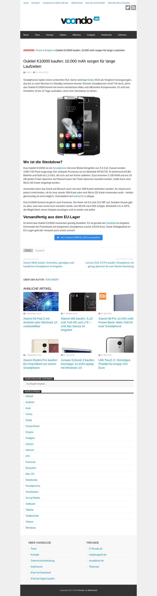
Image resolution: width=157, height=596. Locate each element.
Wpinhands (92, 590)
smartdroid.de (96, 560)
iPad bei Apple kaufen (119, 3)
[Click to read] (41, 301)
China (40, 42)
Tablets (62, 35)
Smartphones (33, 486)
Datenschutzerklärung (55, 3)
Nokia (90, 80)
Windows (31, 527)
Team (25, 3)
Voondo (81, 590)
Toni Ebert (52, 279)
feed (133, 7)
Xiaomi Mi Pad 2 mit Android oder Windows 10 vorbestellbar (40, 322)
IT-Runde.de (95, 548)
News (26, 35)
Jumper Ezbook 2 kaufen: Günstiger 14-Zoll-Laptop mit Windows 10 (78, 363)
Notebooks (106, 35)
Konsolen (31, 468)
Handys (49, 35)
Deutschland (32, 426)
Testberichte (32, 515)
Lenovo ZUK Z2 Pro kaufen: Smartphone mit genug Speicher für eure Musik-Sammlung (110, 264)
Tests (37, 35)
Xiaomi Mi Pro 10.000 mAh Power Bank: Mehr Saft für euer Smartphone (116, 322)
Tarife (51, 42)
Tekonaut (94, 566)
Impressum (76, 3)
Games (29, 444)
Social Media (33, 498)
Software (122, 35)
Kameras (30, 462)
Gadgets (91, 35)
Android (76, 196)
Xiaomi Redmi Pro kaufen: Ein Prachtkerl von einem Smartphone (40, 363)
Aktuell (29, 396)
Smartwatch (32, 492)
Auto (28, 408)
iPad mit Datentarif (95, 3)
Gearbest (111, 223)
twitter (127, 7)
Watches (77, 35)
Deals (29, 420)
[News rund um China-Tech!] (80, 22)
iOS (28, 456)
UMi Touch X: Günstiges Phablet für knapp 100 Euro (114, 363)
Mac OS (30, 474)
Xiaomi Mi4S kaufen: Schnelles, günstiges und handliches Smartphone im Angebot (48, 264)
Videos (29, 521)
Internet (27, 42)
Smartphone (59, 168)
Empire (28, 72)
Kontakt (35, 3)
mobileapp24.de (98, 554)
